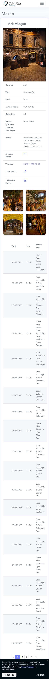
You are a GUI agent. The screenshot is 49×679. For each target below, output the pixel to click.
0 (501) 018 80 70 (31, 164)
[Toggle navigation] (42, 3)
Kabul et (9, 674)
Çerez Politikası (28, 667)
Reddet (40, 674)
